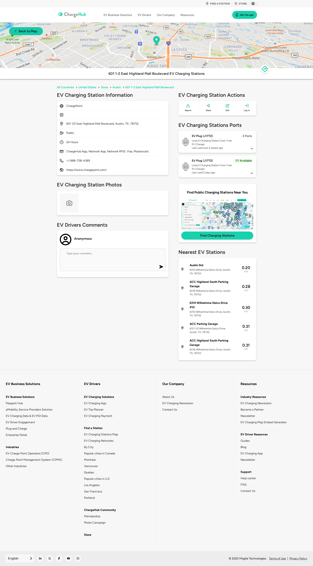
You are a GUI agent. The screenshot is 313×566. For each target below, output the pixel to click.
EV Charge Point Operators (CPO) (27, 453)
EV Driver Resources (254, 434)
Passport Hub (14, 403)
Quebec (89, 472)
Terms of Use (277, 558)
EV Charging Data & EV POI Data (26, 416)
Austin (116, 87)
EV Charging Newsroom (177, 403)
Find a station (220, 3)
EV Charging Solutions (99, 397)
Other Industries (16, 466)
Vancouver (91, 466)
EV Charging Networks (98, 440)
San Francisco (93, 491)
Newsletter (248, 416)
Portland (89, 498)
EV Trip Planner (93, 409)
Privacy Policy (298, 558)
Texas (104, 87)
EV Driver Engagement (20, 422)
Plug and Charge (16, 428)
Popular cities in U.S (97, 478)
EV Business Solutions (20, 397)
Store (243, 3)
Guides (245, 440)
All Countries (65, 87)
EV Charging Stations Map (101, 434)
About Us (168, 397)
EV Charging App (95, 403)
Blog (243, 447)
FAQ (243, 484)
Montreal (90, 459)
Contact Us (169, 409)
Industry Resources (253, 397)
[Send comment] (161, 267)
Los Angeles (92, 485)
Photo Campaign (95, 522)
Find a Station (93, 428)
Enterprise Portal (16, 435)
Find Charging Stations (217, 236)
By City (88, 447)
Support (246, 472)
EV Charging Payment (98, 416)
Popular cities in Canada (99, 453)
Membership (92, 516)
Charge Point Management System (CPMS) (34, 459)
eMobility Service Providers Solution (29, 409)
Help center (248, 478)
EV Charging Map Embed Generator (264, 422)
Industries (12, 447)
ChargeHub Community (100, 510)
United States (87, 87)
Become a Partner (252, 409)
